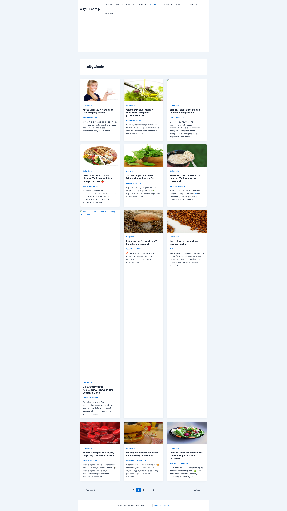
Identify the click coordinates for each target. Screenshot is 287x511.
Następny (198, 490)
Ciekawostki (192, 4)
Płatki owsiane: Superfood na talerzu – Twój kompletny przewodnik (185, 178)
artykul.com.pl (90, 9)
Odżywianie (87, 105)
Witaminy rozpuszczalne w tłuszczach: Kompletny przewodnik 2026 (139, 112)
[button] (121, 4)
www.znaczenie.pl (161, 505)
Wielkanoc (109, 13)
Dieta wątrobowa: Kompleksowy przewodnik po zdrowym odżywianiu (186, 455)
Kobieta (141, 4)
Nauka (178, 4)
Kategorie (109, 4)
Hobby (129, 4)
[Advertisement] (145, 34)
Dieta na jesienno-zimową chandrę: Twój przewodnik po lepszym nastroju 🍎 (98, 178)
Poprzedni (89, 490)
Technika (166, 4)
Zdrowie (153, 4)
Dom (118, 4)
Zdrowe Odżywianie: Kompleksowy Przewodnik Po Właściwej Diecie (98, 390)
